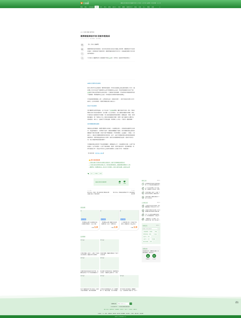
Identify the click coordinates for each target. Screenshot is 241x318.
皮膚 (88, 92)
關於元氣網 (106, 309)
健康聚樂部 (112, 309)
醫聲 (123, 7)
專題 (148, 7)
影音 (105, 7)
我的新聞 (154, 3)
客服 (106, 313)
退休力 (114, 7)
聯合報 (123, 3)
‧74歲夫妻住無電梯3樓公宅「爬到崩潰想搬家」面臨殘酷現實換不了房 (109, 165)
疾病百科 (122, 309)
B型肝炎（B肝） (147, 236)
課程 (109, 7)
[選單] (160, 3)
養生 (86, 7)
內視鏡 (112, 110)
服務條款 (114, 313)
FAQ (103, 313)
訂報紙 (132, 313)
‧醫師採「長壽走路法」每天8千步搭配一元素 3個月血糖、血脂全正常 (109, 167)
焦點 (81, 7)
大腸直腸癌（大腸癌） (148, 231)
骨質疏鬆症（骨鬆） (147, 234)
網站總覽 (141, 313)
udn (81, 32)
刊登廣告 (99, 313)
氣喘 (151, 241)
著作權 (118, 313)
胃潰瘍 (153, 239)
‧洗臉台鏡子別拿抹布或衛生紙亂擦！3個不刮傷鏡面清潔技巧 (107, 162)
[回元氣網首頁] (86, 3)
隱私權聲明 (123, 313)
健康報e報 (113, 303)
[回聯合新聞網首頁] (81, 3)
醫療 (97, 7)
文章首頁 (130, 309)
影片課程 (83, 219)
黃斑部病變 (145, 241)
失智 (119, 7)
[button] (159, 6)
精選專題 (117, 309)
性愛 (140, 7)
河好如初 (134, 3)
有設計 (140, 3)
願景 (149, 3)
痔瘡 (156, 231)
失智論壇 (91, 7)
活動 (153, 7)
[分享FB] (82, 44)
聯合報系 (128, 313)
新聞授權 (110, 313)
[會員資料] (158, 3)
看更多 (158, 180)
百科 (101, 7)
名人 (144, 7)
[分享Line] (82, 49)
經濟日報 (129, 3)
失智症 (155, 234)
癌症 (135, 7)
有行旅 (144, 3)
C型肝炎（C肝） (146, 239)
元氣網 (84, 32)
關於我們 (136, 313)
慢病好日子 (130, 7)
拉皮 (110, 58)
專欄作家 (135, 309)
